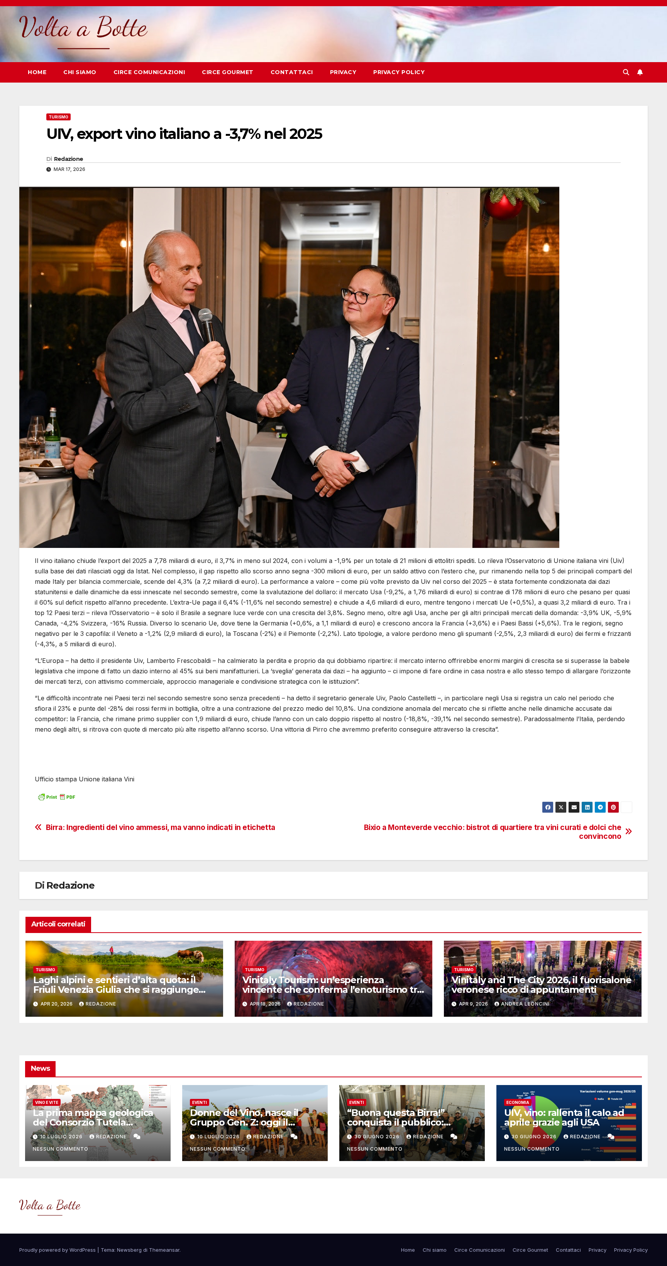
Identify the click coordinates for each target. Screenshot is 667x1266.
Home (37, 72)
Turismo (58, 117)
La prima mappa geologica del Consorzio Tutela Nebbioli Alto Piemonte (93, 1122)
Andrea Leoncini (525, 1004)
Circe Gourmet (228, 72)
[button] (626, 72)
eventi (199, 1102)
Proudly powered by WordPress (58, 1250)
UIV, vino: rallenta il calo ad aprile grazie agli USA (564, 1117)
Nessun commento (60, 1149)
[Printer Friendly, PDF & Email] (56, 796)
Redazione (68, 159)
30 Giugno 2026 (377, 1136)
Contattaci (292, 72)
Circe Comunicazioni (149, 72)
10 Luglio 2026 (62, 1136)
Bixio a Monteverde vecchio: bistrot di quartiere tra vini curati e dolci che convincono (492, 832)
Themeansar (164, 1250)
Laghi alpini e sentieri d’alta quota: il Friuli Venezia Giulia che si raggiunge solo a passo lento (115, 989)
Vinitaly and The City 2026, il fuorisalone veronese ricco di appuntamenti (541, 984)
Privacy (343, 72)
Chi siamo (79, 72)
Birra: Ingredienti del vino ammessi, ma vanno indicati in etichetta (160, 827)
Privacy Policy (399, 72)
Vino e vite (46, 1102)
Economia (517, 1102)
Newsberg (129, 1250)
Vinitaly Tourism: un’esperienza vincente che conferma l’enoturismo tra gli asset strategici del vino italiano (332, 989)
